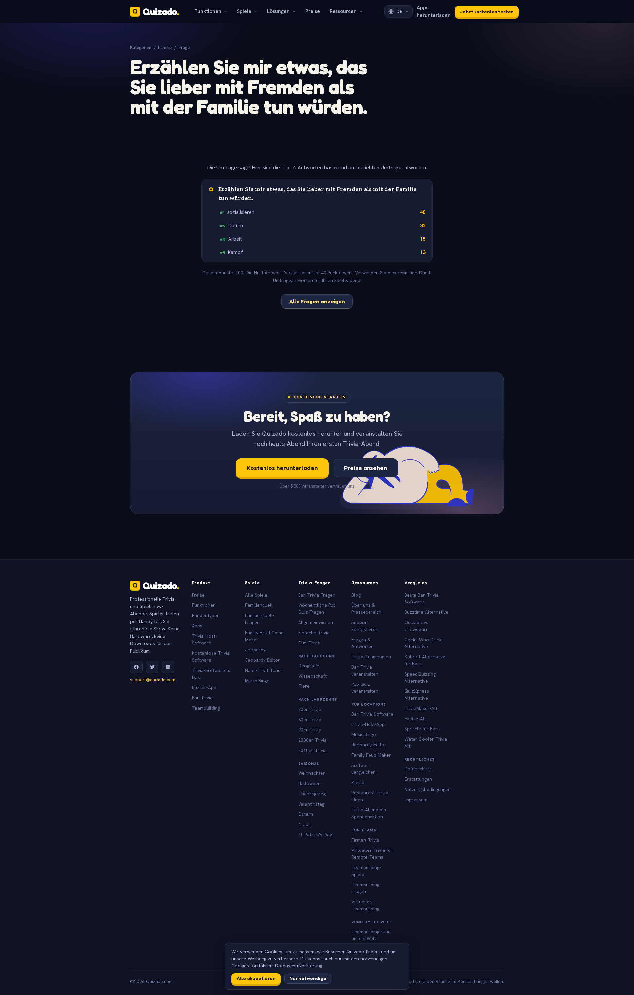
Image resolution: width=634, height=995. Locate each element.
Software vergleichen (363, 768)
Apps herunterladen (434, 11)
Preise (312, 11)
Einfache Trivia (314, 633)
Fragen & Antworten (362, 643)
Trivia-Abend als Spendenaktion (368, 813)
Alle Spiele (256, 595)
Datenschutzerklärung (298, 966)
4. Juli (304, 824)
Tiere (304, 686)
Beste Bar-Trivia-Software (422, 598)
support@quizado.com (152, 680)
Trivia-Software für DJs (212, 673)
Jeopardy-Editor (262, 660)
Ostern (305, 814)
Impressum (416, 800)
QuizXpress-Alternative (418, 694)
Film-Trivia (309, 643)
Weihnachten (312, 773)
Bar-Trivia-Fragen (316, 595)
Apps (197, 626)
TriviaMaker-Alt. (421, 708)
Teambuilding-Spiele (366, 870)
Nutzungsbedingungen (428, 789)
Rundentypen (206, 615)
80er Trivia (309, 720)
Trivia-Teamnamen (371, 657)
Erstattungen (418, 779)
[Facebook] (136, 667)
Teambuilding (206, 708)
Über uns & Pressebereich (366, 608)
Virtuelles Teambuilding (365, 905)
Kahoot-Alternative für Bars (425, 660)
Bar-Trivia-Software (372, 714)
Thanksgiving (312, 794)
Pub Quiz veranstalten (364, 687)
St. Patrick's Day (315, 835)
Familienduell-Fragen (259, 618)
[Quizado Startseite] (154, 12)
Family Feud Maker (371, 755)
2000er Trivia (312, 740)
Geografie (308, 666)
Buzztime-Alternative (426, 612)
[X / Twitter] (152, 667)
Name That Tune (263, 670)
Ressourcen (343, 11)
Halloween (309, 783)
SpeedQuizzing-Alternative (421, 677)
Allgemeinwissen (315, 622)
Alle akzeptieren (256, 978)
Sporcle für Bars (422, 729)
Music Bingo (257, 681)
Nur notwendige (307, 978)
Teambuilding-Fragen (366, 888)
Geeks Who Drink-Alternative (424, 643)
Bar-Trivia (202, 698)
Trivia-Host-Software (204, 639)
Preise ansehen (365, 467)
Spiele (244, 11)
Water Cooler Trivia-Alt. (427, 742)
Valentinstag (311, 804)
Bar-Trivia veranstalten (364, 670)
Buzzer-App (204, 687)
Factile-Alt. (416, 719)
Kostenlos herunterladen (282, 467)
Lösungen (278, 11)
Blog (356, 595)
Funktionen (207, 11)
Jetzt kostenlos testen (487, 11)
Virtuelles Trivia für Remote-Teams (372, 853)
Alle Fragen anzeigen (317, 301)
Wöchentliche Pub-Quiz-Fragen (317, 608)
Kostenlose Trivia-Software (211, 656)
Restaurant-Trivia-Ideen (370, 796)
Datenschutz (418, 769)
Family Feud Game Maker (264, 636)
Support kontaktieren (364, 625)
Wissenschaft (312, 676)
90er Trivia (309, 730)
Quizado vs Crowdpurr (416, 625)
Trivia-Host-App (368, 724)
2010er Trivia (312, 750)
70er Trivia (309, 709)
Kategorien (140, 47)
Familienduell (259, 605)
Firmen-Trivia (365, 840)
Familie (165, 47)
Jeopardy (255, 650)
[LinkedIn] (168, 667)
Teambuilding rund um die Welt (371, 935)
